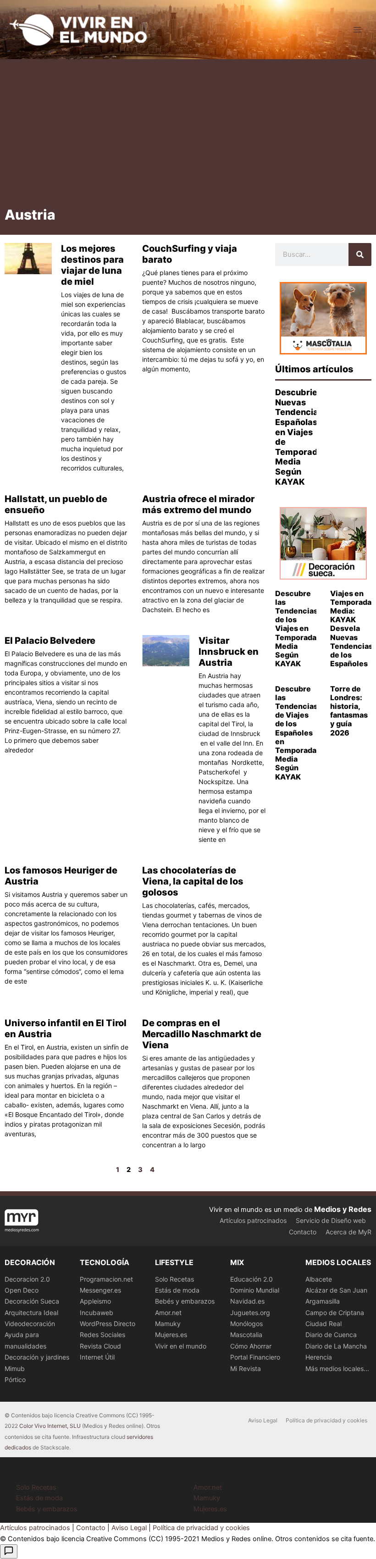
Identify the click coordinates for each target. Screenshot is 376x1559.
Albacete (318, 1279)
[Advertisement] (188, 136)
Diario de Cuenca (331, 1334)
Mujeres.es (171, 1334)
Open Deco (22, 1290)
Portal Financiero (255, 1357)
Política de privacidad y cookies (326, 1420)
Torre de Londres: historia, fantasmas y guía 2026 (349, 710)
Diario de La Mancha (336, 1346)
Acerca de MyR (348, 1232)
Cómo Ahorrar (250, 1346)
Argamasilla (322, 1301)
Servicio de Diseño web (331, 1220)
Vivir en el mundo (180, 1346)
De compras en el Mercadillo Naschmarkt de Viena (201, 1033)
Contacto (302, 1232)
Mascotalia (246, 1334)
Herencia (318, 1357)
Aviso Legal (262, 1420)
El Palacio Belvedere (50, 640)
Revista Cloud (100, 1346)
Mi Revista (245, 1368)
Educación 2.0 (251, 1279)
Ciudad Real (323, 1323)
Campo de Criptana (334, 1312)
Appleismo (95, 1301)
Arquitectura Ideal (31, 1312)
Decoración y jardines (37, 1357)
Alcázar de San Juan (336, 1290)
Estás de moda (177, 1290)
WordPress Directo (107, 1323)
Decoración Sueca (32, 1301)
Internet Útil (97, 1357)
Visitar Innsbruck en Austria (229, 651)
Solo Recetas (174, 1279)
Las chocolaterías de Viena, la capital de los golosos (192, 881)
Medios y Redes (342, 1209)
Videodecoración (30, 1323)
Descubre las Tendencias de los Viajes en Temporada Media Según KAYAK (296, 629)
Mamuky (168, 1323)
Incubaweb (96, 1312)
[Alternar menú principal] (357, 29)
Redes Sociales (102, 1334)
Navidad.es (247, 1301)
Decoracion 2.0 (27, 1279)
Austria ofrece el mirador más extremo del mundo (198, 504)
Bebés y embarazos (185, 1301)
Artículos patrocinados (253, 1220)
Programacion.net (106, 1279)
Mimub (15, 1368)
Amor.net (168, 1312)
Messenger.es (100, 1290)
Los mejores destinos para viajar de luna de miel (92, 265)
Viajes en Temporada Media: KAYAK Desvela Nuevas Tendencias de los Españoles (351, 629)
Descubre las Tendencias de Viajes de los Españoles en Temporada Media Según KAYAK (296, 732)
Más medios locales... (337, 1368)
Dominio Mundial (254, 1290)
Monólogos (246, 1323)
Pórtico (15, 1379)
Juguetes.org (250, 1312)
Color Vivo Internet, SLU (50, 1425)
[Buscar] (359, 254)
